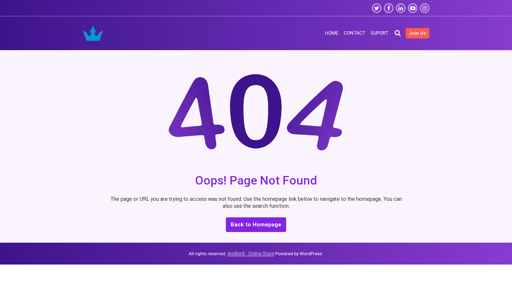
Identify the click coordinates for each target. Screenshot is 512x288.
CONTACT (354, 33)
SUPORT (379, 33)
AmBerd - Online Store (250, 253)
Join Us (417, 33)
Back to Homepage (256, 224)
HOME (331, 33)
